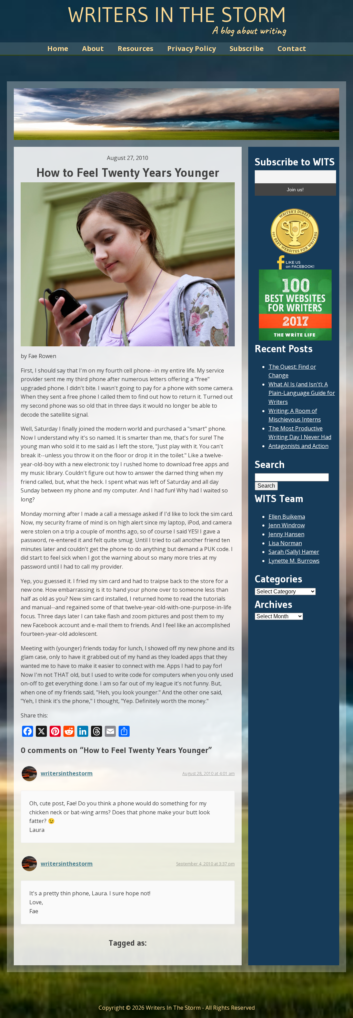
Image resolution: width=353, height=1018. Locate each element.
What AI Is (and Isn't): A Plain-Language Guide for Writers (302, 393)
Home (57, 48)
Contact (292, 48)
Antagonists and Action (299, 446)
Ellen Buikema (287, 516)
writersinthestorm (67, 773)
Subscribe (247, 48)
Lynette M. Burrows (294, 560)
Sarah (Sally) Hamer (294, 552)
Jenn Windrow (287, 525)
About (93, 48)
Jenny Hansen (286, 534)
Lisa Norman (285, 543)
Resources (135, 48)
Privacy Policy (191, 48)
